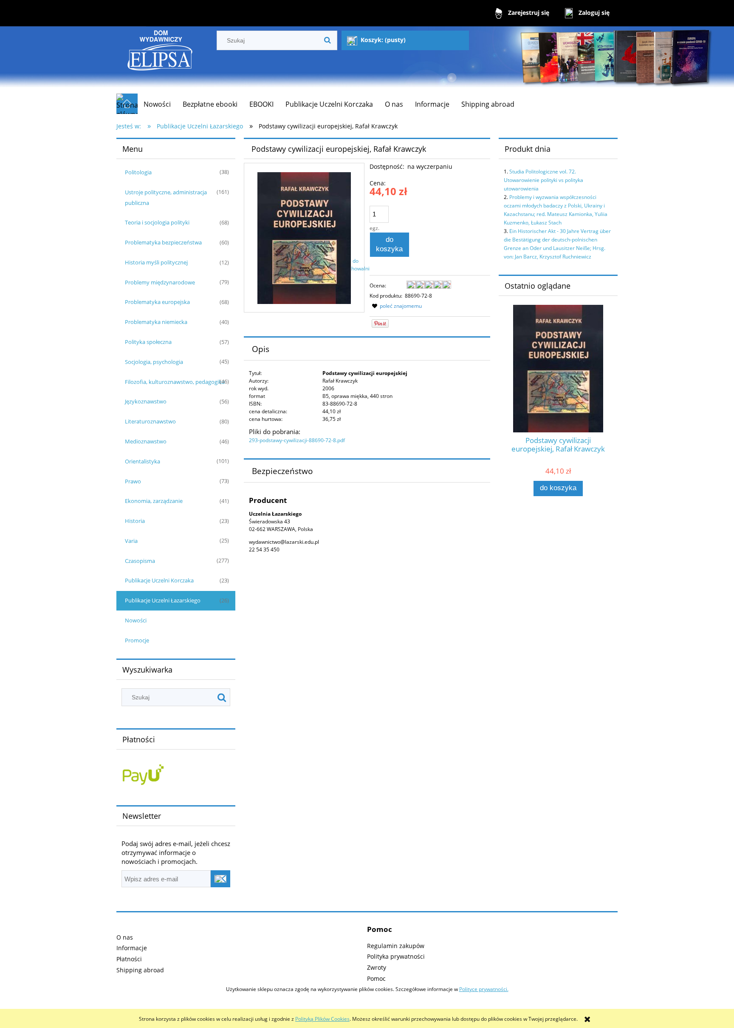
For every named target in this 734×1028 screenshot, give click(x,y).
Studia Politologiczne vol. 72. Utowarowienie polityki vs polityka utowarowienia (543, 180)
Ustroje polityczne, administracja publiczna (166, 197)
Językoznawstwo (146, 401)
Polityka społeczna (148, 342)
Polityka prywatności (396, 956)
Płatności (129, 959)
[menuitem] (157, 104)
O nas (124, 937)
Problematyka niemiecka (156, 322)
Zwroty (376, 967)
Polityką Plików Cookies (322, 1018)
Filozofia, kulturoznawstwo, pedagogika (175, 382)
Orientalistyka (142, 461)
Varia (131, 541)
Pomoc (376, 978)
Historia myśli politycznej (156, 262)
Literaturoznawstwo (150, 421)
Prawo (133, 481)
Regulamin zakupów (395, 946)
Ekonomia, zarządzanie (154, 501)
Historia (135, 521)
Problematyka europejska (157, 302)
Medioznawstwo (146, 441)
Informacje (131, 948)
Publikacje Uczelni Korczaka (159, 580)
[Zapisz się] (220, 878)
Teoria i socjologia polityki (157, 222)
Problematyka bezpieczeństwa (163, 242)
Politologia (138, 172)
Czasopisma (140, 561)
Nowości (136, 620)
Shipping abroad (140, 970)
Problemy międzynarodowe (160, 282)
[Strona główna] (160, 60)
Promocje (137, 640)
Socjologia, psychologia (154, 362)
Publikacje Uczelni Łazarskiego (162, 600)
